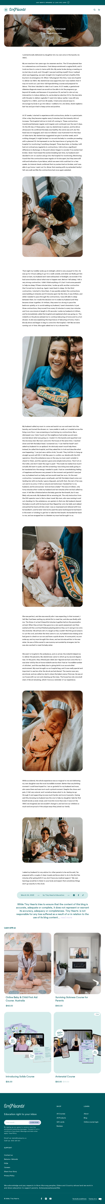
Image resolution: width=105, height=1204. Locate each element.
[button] (6, 9)
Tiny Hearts (14, 1198)
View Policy (13, 1133)
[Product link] (27, 970)
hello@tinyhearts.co (19, 1138)
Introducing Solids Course (20, 1076)
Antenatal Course (65, 1076)
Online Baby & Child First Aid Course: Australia (21, 999)
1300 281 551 (15, 1140)
